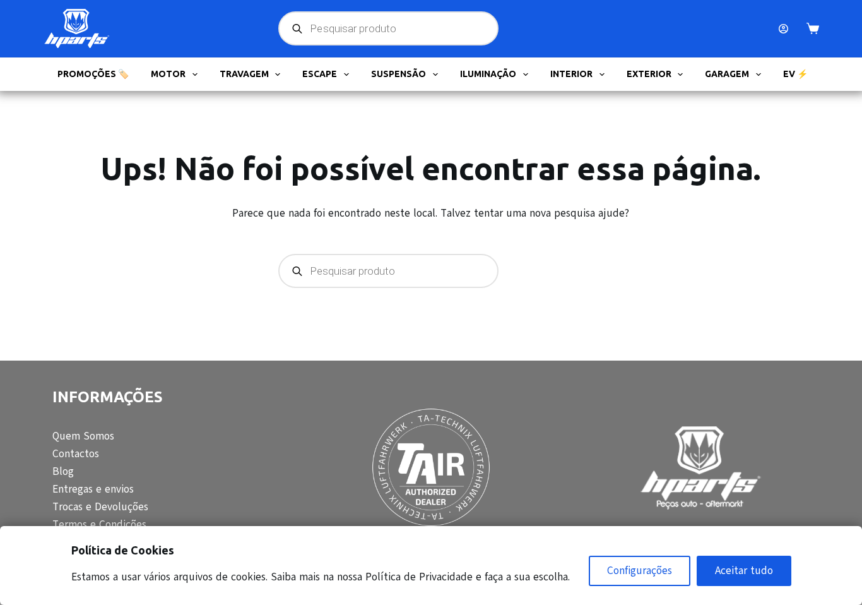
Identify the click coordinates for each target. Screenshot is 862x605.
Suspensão (398, 74)
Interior (571, 74)
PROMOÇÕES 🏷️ (93, 74)
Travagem (244, 74)
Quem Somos (83, 436)
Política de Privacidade (419, 577)
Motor (168, 74)
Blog (63, 471)
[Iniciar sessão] (783, 28)
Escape (319, 74)
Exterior (649, 74)
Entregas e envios (93, 489)
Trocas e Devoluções (100, 507)
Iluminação (488, 74)
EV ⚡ (795, 74)
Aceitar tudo (744, 570)
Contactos (75, 453)
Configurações (639, 570)
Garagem (727, 74)
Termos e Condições (99, 524)
